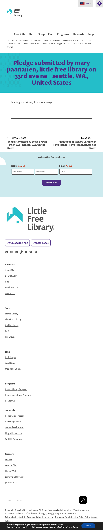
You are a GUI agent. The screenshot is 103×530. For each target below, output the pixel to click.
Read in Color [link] (11, 400)
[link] (99, 3)
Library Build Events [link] (14, 476)
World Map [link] (10, 362)
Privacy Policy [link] (11, 517)
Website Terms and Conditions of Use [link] (36, 517)
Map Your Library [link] (13, 368)
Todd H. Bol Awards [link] (14, 439)
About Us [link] (19, 34)
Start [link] (32, 34)
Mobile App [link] (10, 357)
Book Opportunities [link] (14, 421)
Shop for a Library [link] (13, 319)
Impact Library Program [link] (16, 389)
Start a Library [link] (11, 313)
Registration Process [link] (14, 415)
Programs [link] (63, 34)
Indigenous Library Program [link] (18, 394)
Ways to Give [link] (11, 465)
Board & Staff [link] (11, 275)
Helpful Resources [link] (13, 433)
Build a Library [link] (11, 325)
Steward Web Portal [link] (14, 427)
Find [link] (51, 34)
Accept (88, 525)
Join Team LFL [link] (11, 482)
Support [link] (93, 34)
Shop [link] (41, 34)
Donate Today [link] (41, 243)
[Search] (83, 500)
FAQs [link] (7, 331)
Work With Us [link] (11, 287)
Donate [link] (8, 459)
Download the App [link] (17, 243)
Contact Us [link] (10, 293)
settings (74, 527)
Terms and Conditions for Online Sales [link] (72, 517)
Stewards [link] (78, 34)
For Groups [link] (10, 336)
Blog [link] (7, 281)
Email (65, 165)
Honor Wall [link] (10, 471)
